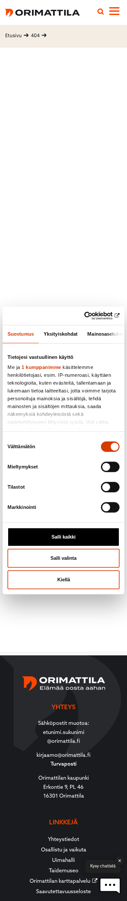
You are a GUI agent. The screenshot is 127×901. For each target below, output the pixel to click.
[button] (110, 886)
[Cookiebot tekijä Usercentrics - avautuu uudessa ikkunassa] (91, 316)
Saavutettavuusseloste (63, 891)
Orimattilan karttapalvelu (60, 881)
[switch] (110, 467)
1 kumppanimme (41, 367)
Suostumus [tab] (20, 334)
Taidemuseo (63, 871)
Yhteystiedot (63, 839)
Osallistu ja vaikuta (63, 850)
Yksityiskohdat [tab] (61, 334)
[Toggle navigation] (118, 12)
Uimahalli (63, 860)
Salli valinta (63, 558)
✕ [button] (119, 861)
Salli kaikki (63, 537)
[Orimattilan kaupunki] (40, 12)
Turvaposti (63, 764)
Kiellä (63, 579)
